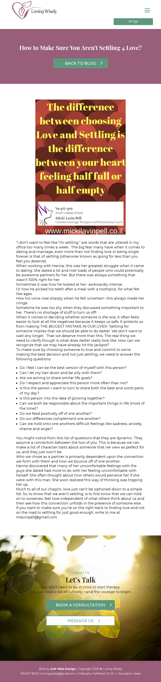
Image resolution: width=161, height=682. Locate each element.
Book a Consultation (80, 605)
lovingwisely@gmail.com (59, 673)
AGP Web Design (63, 669)
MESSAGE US (81, 620)
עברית (133, 21)
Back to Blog (80, 63)
